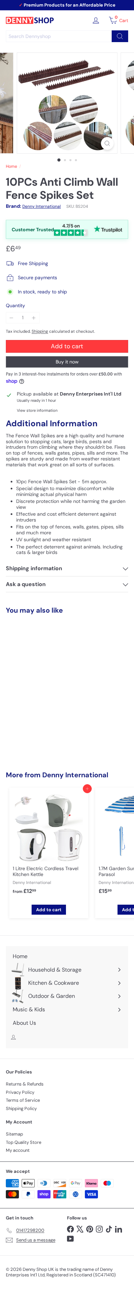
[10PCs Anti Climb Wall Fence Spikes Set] (48, 680)
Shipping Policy (21, 1108)
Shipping (40, 331)
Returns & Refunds (25, 1084)
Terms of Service (23, 1100)
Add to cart (49, 745)
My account (18, 1150)
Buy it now (67, 362)
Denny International (75, 774)
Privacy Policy (20, 1092)
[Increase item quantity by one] (34, 317)
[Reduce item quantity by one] (11, 317)
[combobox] (67, 36)
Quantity (15, 306)
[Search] (120, 36)
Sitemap (14, 1134)
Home (11, 166)
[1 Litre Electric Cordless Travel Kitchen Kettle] (48, 845)
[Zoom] (107, 143)
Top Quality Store (23, 1142)
